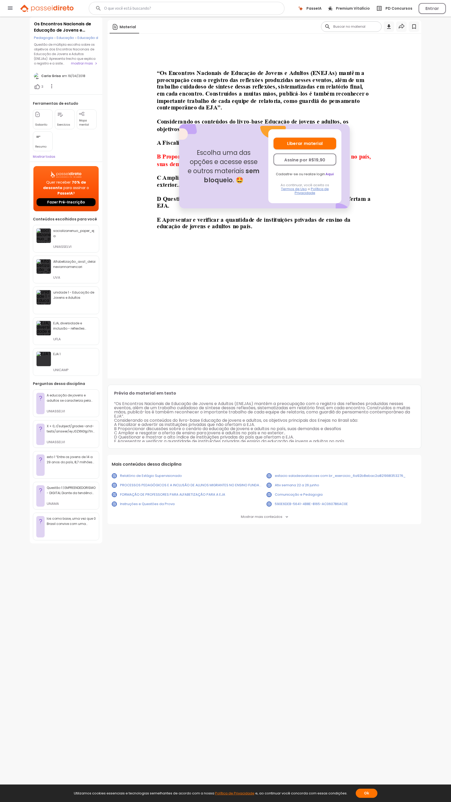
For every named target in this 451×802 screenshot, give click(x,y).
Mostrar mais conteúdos (261, 516)
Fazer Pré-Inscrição (66, 202)
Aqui (329, 174)
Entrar (432, 8)
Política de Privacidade (312, 190)
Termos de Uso (294, 188)
